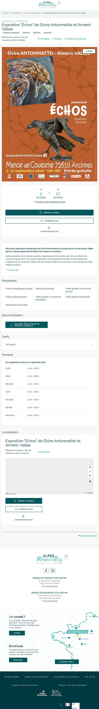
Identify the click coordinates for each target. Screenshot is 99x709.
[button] (61, 705)
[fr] (68, 704)
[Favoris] (55, 705)
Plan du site (90, 677)
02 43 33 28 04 (50, 586)
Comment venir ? (67, 662)
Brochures (18, 660)
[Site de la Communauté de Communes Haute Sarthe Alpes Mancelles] (56, 693)
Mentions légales (11, 677)
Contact (17, 633)
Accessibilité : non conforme (66, 677)
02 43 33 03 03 (50, 601)
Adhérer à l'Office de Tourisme (24, 685)
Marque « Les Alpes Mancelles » (73, 685)
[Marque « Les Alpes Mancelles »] (42, 693)
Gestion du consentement (36, 677)
